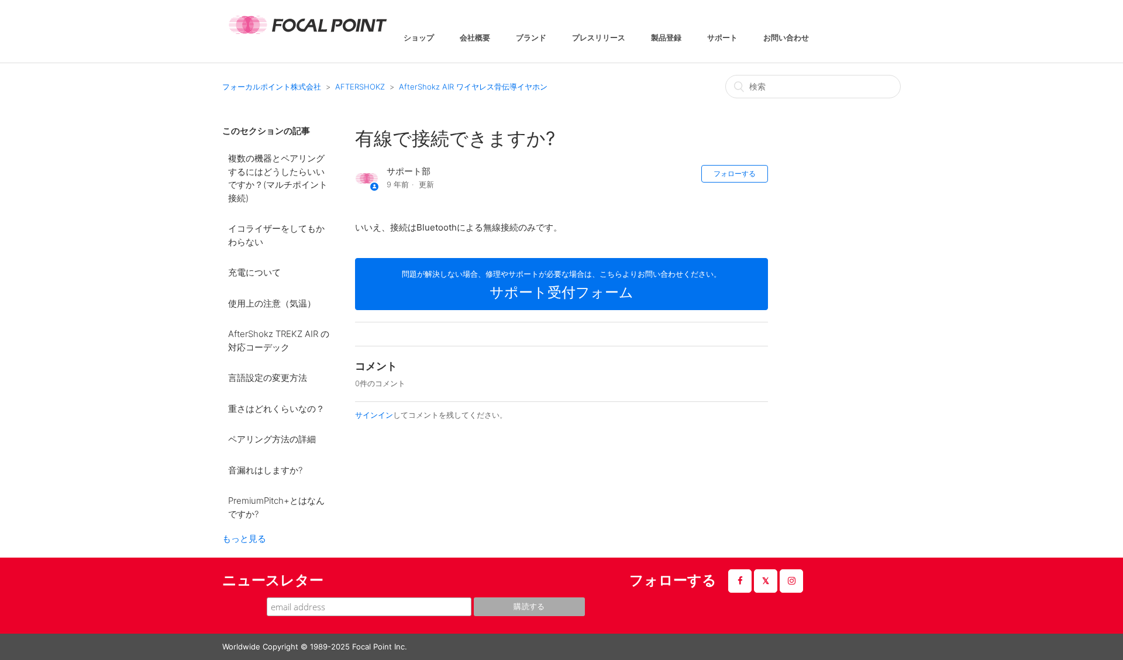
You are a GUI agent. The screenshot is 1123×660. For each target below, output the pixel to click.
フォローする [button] (735, 173)
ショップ (419, 38)
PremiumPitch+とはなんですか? (276, 507)
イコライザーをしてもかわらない (276, 235)
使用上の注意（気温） (272, 303)
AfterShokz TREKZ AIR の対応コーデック (278, 340)
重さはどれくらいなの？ (276, 408)
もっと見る (244, 538)
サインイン (374, 415)
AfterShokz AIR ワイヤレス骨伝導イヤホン (473, 86)
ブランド (531, 38)
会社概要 (475, 38)
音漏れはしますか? (265, 470)
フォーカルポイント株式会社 (271, 86)
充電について (254, 272)
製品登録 (666, 38)
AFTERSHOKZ (360, 86)
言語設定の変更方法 (267, 377)
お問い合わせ (786, 38)
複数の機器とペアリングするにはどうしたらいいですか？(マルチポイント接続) (278, 178)
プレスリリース (598, 38)
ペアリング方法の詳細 (272, 439)
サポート (722, 38)
